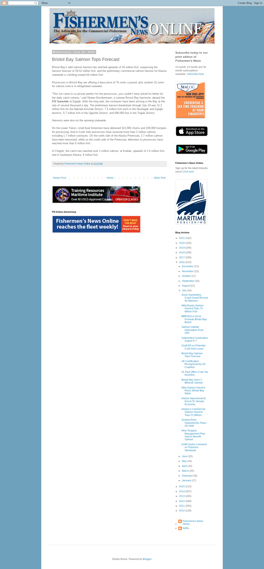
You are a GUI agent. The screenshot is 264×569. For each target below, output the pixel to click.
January (187, 480)
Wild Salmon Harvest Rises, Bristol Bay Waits (193, 390)
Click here (188, 171)
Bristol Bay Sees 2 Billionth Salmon (192, 381)
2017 (182, 257)
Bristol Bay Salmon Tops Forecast (192, 355)
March (186, 470)
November (188, 271)
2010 (182, 510)
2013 (182, 496)
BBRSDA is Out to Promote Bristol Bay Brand (194, 319)
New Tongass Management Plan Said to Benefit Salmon (193, 435)
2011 (182, 505)
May (184, 461)
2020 (182, 243)
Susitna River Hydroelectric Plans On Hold (194, 422)
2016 (182, 262)
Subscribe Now (195, 74)
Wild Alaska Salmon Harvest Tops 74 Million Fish (193, 308)
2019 (182, 247)
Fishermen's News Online (193, 522)
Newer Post (59, 177)
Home (110, 177)
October (186, 276)
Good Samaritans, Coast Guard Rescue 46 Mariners (195, 297)
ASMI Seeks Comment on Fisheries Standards (194, 447)
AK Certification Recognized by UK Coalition (194, 364)
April (185, 466)
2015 (182, 486)
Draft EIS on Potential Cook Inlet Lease (193, 347)
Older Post (160, 177)
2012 (182, 501)
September (188, 281)
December (188, 266)
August (186, 285)
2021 (182, 238)
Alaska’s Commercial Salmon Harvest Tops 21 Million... (193, 412)
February (187, 475)
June (185, 456)
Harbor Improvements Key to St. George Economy (194, 401)
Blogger (147, 559)
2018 (182, 252)
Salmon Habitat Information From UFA (193, 330)
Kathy (186, 528)
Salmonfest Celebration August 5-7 (195, 339)
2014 (182, 491)
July (184, 290)
